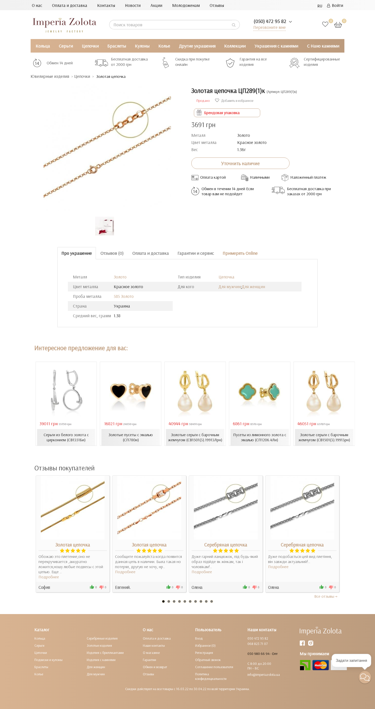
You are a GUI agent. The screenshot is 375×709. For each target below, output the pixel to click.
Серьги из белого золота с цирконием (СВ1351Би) (66, 437)
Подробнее (49, 576)
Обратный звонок (208, 659)
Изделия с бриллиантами (105, 652)
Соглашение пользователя (214, 667)
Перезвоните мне (269, 27)
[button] (365, 677)
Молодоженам (186, 5)
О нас (37, 5)
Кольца (43, 46)
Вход (199, 638)
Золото (120, 276)
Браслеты (116, 46)
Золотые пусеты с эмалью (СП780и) (130, 437)
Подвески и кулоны (48, 659)
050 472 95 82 (257, 638)
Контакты (106, 5)
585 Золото (124, 296)
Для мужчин (230, 286)
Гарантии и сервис (196, 253)
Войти (336, 5)
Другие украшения (197, 46)
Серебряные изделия (102, 638)
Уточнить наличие (240, 163)
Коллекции (235, 46)
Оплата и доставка (69, 5)
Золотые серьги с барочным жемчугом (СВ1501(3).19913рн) (324, 437)
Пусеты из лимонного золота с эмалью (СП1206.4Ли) (259, 437)
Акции (156, 5)
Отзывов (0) (112, 253)
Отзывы (217, 5)
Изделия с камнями (101, 659)
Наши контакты (154, 645)
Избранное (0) (205, 645)
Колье (164, 46)
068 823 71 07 (257, 643)
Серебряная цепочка (225, 545)
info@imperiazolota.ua (263, 674)
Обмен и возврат (155, 667)
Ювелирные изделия (50, 76)
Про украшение (76, 253)
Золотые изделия (99, 645)
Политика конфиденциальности (211, 676)
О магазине (151, 652)
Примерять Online (240, 253)
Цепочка (226, 276)
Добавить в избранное (236, 100)
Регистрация (204, 652)
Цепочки (90, 46)
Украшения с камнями (276, 46)
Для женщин (253, 286)
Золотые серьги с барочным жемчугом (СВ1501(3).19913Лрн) (195, 437)
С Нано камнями (323, 46)
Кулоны (142, 46)
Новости (133, 5)
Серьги (66, 46)
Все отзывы (324, 596)
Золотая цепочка (72, 545)
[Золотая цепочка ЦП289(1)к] (107, 145)
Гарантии (149, 659)
